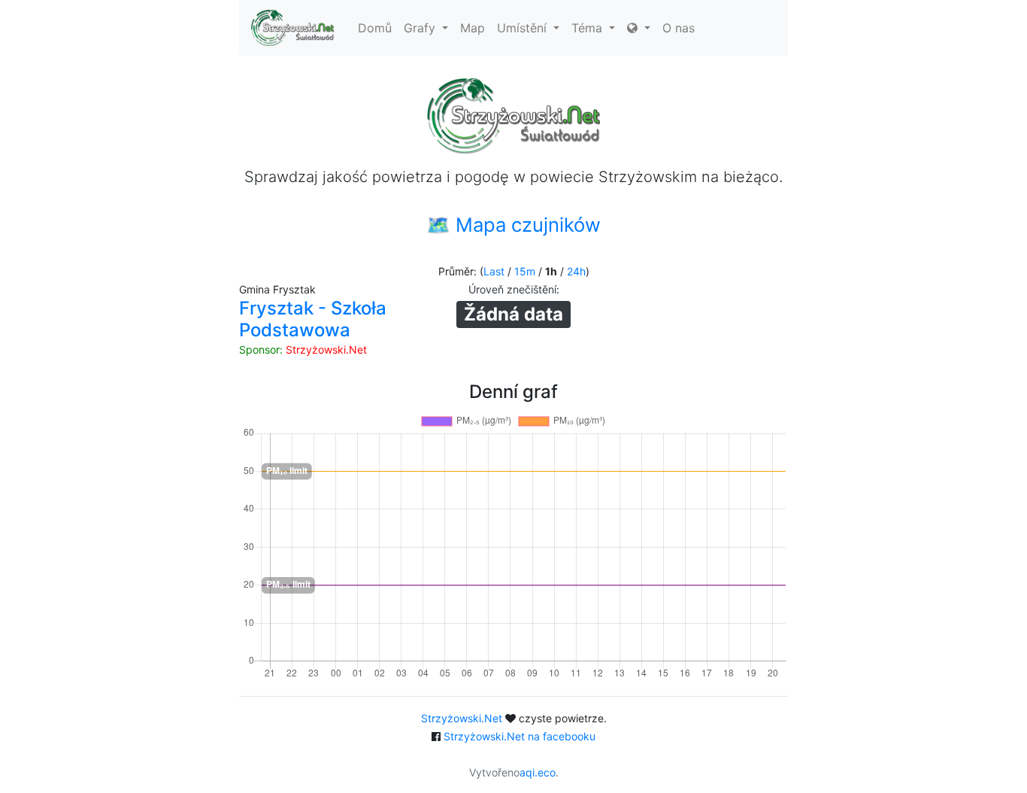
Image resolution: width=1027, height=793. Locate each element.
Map (472, 27)
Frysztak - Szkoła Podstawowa (312, 319)
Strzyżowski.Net (326, 349)
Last (493, 271)
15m (524, 271)
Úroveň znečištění (512, 289)
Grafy (421, 27)
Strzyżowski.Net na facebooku (519, 736)
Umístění (523, 27)
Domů (375, 27)
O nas (678, 27)
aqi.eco (538, 772)
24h (576, 271)
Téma (588, 27)
